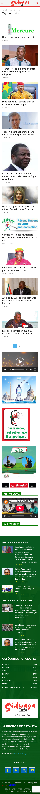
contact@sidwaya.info (22, 754)
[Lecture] (5, 369)
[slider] (18, 369)
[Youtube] (32, 770)
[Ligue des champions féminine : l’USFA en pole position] (7, 588)
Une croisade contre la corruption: (19, 37)
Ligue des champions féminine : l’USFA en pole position (24, 588)
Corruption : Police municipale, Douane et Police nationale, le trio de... (19, 237)
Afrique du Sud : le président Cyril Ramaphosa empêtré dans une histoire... (19, 301)
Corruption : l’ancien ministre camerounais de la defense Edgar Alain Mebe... (19, 176)
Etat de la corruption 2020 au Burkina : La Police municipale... (18, 332)
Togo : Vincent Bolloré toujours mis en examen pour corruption (18, 133)
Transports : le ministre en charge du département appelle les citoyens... (19, 71)
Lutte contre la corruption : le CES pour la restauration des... (19, 269)
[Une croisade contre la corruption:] (20, 26)
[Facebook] (8, 770)
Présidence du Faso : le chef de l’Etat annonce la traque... (18, 103)
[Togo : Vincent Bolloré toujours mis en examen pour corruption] (20, 120)
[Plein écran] (35, 369)
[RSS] (16, 770)
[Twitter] (24, 770)
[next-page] (24, 346)
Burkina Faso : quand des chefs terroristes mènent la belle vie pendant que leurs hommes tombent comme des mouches (25, 574)
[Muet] (31, 369)
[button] (20, 362)
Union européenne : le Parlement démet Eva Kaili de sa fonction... (18, 208)
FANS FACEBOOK (11, 524)
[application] (20, 362)
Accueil (4, 10)
